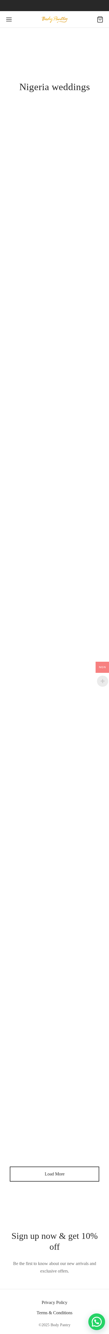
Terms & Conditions (54, 1312)
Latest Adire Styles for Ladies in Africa (54, 407)
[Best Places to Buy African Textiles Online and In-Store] (54, 275)
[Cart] (100, 19)
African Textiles (53, 175)
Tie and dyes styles (72, 398)
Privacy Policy (54, 1302)
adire (42, 201)
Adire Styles (25, 398)
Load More (55, 1174)
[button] (96, 1321)
